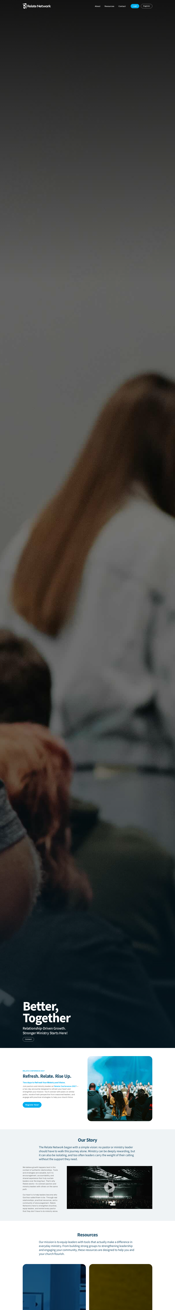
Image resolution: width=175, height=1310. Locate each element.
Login (135, 6)
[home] (37, 6)
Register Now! (32, 1105)
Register (146, 6)
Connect (28, 1039)
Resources (109, 6)
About (97, 6)
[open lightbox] (109, 1187)
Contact (122, 6)
